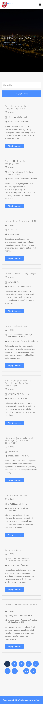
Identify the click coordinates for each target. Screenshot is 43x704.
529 (26, 671)
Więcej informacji (14, 146)
